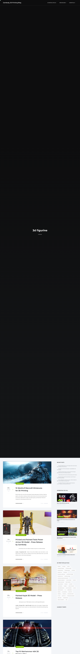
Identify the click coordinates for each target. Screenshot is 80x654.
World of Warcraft (61, 599)
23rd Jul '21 (64, 539)
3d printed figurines (61, 568)
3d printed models (68, 568)
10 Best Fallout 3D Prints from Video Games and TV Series (67, 474)
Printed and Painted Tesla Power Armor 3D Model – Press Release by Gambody (29, 542)
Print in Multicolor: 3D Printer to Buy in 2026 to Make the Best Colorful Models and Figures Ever (66, 480)
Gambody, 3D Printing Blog (12, 2)
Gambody (58, 522)
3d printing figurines (70, 574)
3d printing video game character (63, 578)
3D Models (63, 566)
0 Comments (46, 503)
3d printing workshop (61, 580)
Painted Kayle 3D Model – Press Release (29, 597)
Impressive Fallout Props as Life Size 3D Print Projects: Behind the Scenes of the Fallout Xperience (66, 472)
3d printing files (60, 576)
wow (66, 599)
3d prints (74, 580)
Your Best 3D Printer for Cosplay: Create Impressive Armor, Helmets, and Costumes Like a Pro (66, 483)
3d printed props (60, 570)
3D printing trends (67, 576)
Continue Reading (19, 503)
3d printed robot (67, 570)
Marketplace (72, 2)
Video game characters (70, 595)
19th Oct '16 (62, 522)
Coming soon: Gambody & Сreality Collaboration (66, 554)
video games (59, 597)
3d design (59, 566)
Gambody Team (59, 504)
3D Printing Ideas (20, 483)
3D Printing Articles (51, 2)
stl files (59, 595)
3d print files (60, 572)
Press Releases (62, 2)
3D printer (73, 570)
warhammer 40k (65, 597)
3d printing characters (61, 574)
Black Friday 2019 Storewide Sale (63, 503)
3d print (68, 566)
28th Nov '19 (64, 504)
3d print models (68, 580)
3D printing (65, 572)
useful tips (63, 595)
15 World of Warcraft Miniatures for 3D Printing (29, 489)
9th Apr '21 (64, 556)
